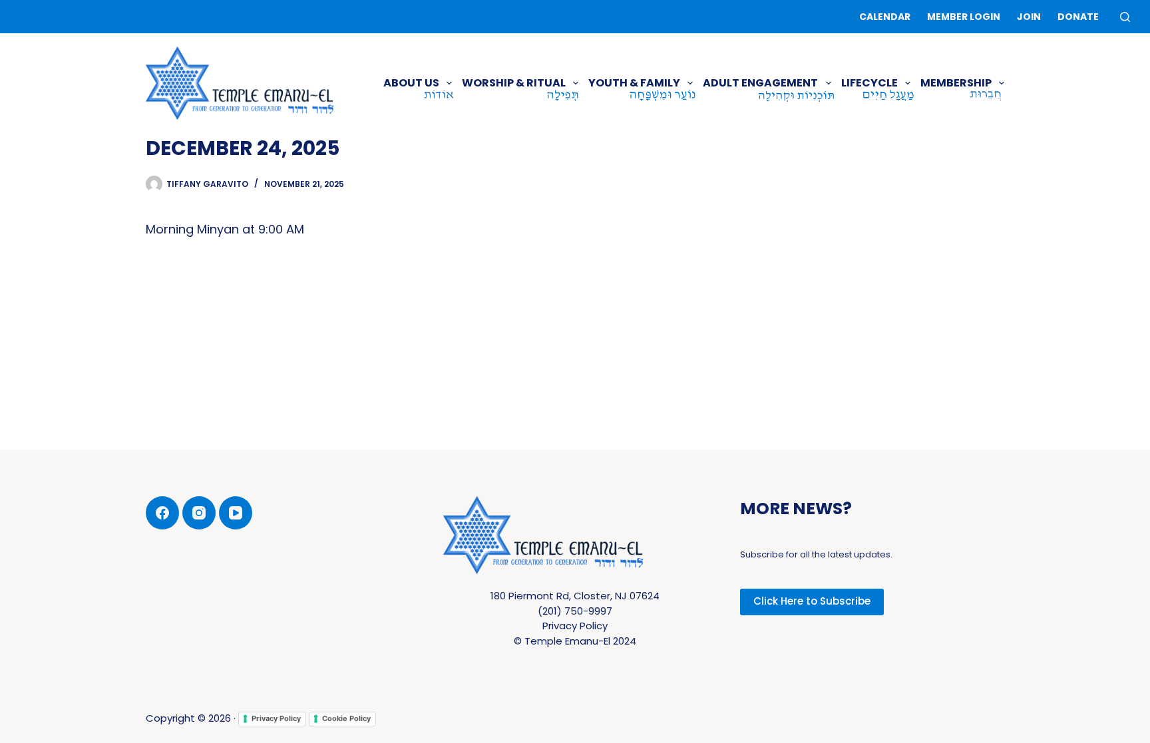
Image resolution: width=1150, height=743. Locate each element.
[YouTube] (235, 512)
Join (1029, 16)
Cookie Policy (346, 718)
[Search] (1125, 17)
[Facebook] (162, 512)
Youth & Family (634, 82)
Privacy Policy (276, 718)
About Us (411, 82)
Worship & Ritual (514, 82)
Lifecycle (869, 82)
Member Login (963, 16)
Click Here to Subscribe (811, 601)
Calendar (884, 16)
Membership (956, 82)
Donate (1078, 16)
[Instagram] (199, 512)
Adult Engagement (760, 82)
